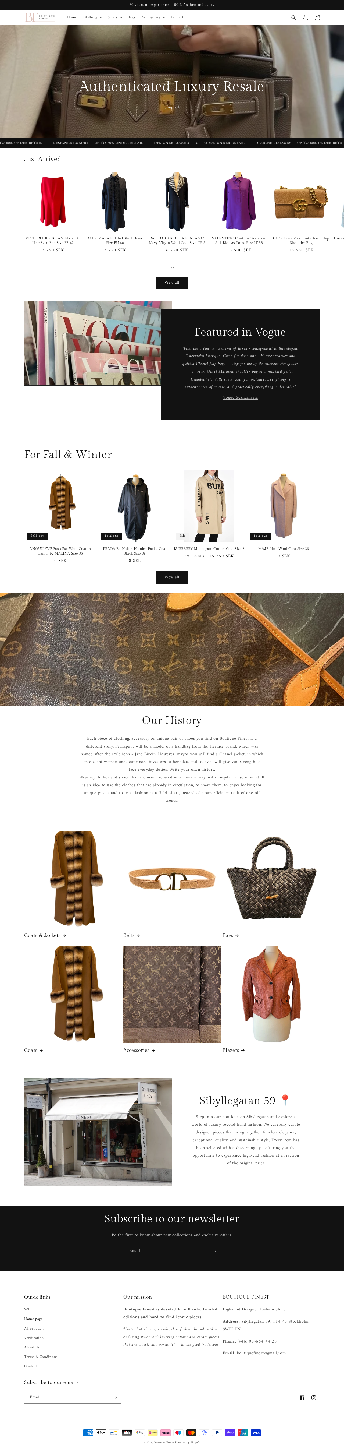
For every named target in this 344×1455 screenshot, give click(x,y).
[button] (92, 17)
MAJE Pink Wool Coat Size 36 (283, 549)
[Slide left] (160, 268)
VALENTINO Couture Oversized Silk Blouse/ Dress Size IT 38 (239, 240)
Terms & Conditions (41, 1357)
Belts (128, 935)
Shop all (171, 107)
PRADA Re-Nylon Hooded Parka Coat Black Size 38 (135, 551)
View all (172, 282)
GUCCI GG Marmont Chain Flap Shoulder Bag (301, 240)
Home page (33, 1319)
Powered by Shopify (187, 1442)
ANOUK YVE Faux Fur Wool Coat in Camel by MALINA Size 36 (60, 551)
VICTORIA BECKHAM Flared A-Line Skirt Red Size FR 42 (53, 240)
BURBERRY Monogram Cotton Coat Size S (209, 549)
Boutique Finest (164, 1442)
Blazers (231, 1050)
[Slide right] (184, 268)
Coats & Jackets (42, 935)
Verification (34, 1338)
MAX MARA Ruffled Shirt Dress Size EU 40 (115, 240)
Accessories (136, 1050)
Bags (228, 935)
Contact (30, 1366)
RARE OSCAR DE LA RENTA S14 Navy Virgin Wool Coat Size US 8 (177, 240)
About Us (32, 1347)
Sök (27, 1309)
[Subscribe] (214, 1251)
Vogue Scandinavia (240, 397)
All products (34, 1328)
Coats (30, 1050)
